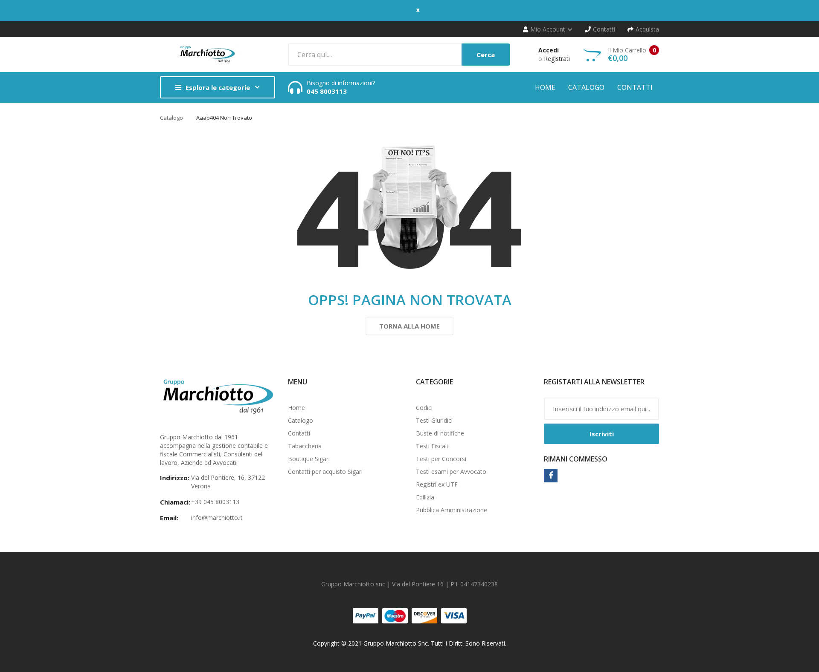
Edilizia (425, 497)
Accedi (548, 50)
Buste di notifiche (440, 433)
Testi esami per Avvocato (451, 471)
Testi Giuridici (434, 420)
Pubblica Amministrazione (451, 510)
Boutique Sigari (309, 459)
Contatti (299, 433)
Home (296, 408)
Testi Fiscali (432, 446)
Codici (424, 408)
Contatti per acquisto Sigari (325, 471)
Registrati (557, 59)
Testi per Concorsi (441, 459)
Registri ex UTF (437, 484)
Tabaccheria (305, 446)
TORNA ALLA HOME (409, 326)
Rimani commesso (575, 459)
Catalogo (171, 117)
